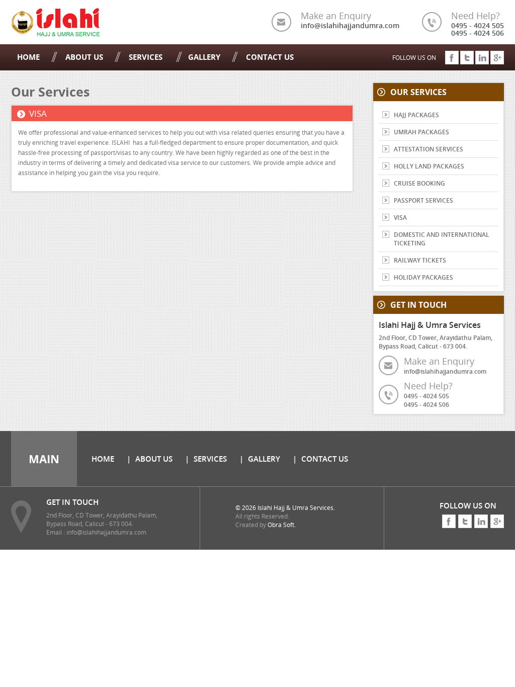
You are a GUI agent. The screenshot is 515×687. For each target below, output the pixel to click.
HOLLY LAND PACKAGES (429, 166)
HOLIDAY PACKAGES (423, 277)
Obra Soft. (282, 525)
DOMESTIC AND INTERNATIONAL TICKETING (441, 238)
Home (28, 57)
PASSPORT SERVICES (423, 200)
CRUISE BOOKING (419, 183)
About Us (84, 57)
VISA (400, 217)
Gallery (204, 57)
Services (146, 57)
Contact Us (270, 57)
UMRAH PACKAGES (421, 132)
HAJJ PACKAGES (416, 115)
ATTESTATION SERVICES (428, 149)
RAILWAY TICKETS (420, 260)
